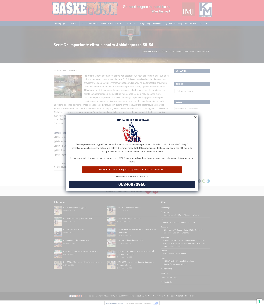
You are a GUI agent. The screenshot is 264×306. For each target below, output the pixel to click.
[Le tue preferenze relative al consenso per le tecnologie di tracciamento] (259, 301)
